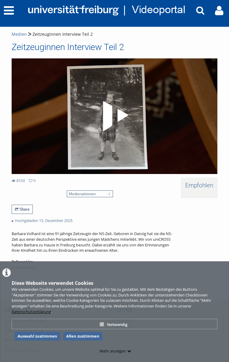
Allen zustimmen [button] (82, 336)
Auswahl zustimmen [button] (37, 336)
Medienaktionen (82, 193)
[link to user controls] (219, 10)
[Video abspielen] (114, 116)
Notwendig (117, 324)
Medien (19, 34)
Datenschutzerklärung (31, 311)
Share (24, 209)
